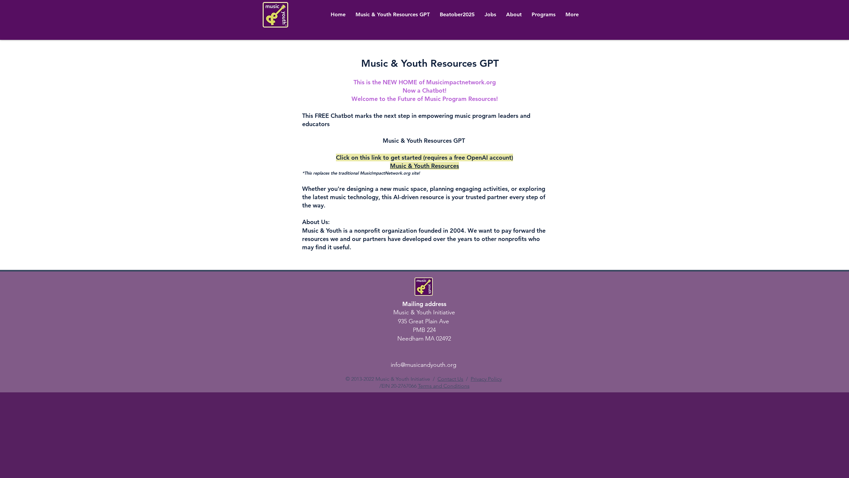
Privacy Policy (486, 379)
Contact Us (450, 379)
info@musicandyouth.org (423, 364)
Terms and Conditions (444, 386)
